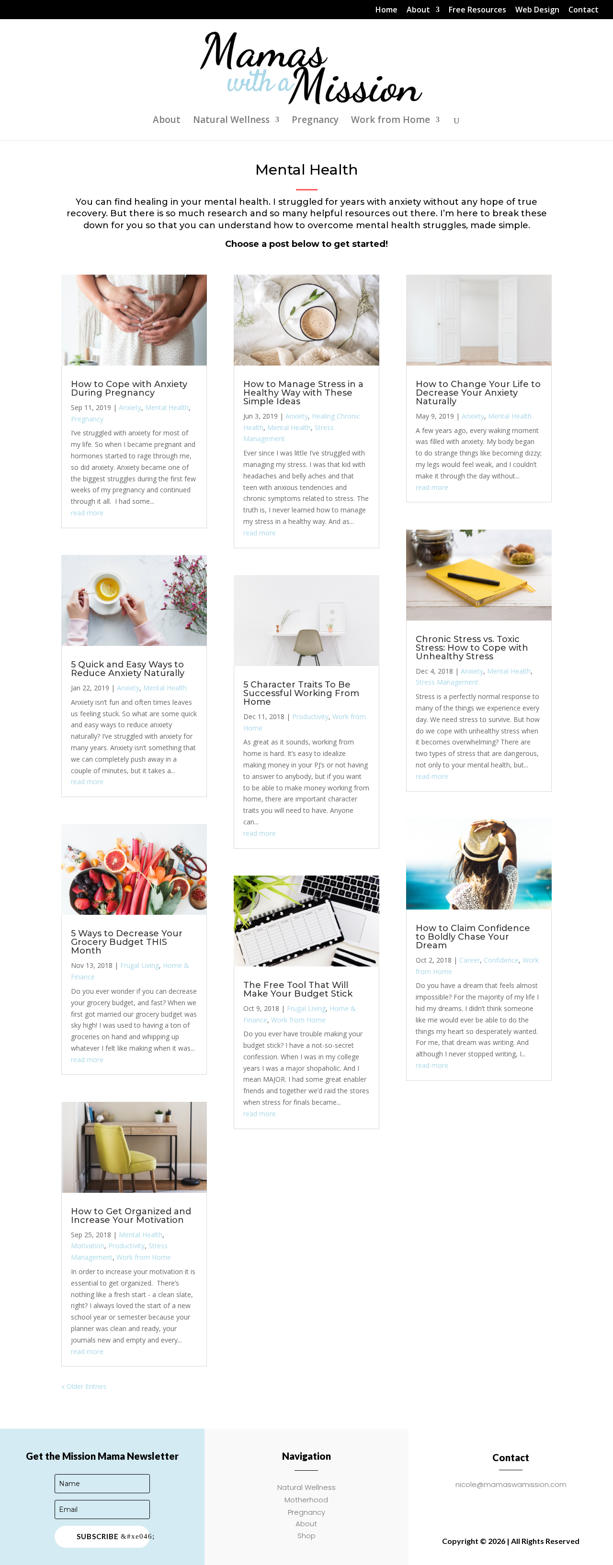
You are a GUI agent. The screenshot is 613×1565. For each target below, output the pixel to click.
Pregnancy (315, 121)
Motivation (87, 1245)
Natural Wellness (231, 121)
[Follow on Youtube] (523, 1505)
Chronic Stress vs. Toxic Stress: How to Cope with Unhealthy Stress (472, 648)
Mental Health (167, 407)
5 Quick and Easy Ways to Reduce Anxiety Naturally (127, 668)
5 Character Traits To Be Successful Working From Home (301, 693)
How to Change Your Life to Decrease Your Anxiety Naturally (478, 393)
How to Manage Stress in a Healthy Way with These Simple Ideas (303, 393)
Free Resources (477, 10)
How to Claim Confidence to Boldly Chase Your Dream (473, 937)
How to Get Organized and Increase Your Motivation (131, 1215)
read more (87, 512)
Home (386, 10)
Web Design (537, 10)
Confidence (501, 960)
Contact (583, 10)
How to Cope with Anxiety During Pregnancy (129, 388)
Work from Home (390, 121)
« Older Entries (83, 1386)
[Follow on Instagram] (499, 1505)
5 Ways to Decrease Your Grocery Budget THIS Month (126, 942)
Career (469, 960)
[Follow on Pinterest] (547, 1505)
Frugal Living (139, 965)
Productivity (126, 1245)
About (418, 10)
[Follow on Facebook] (475, 1505)
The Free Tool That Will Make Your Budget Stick (297, 989)
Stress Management (447, 682)
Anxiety (130, 407)
